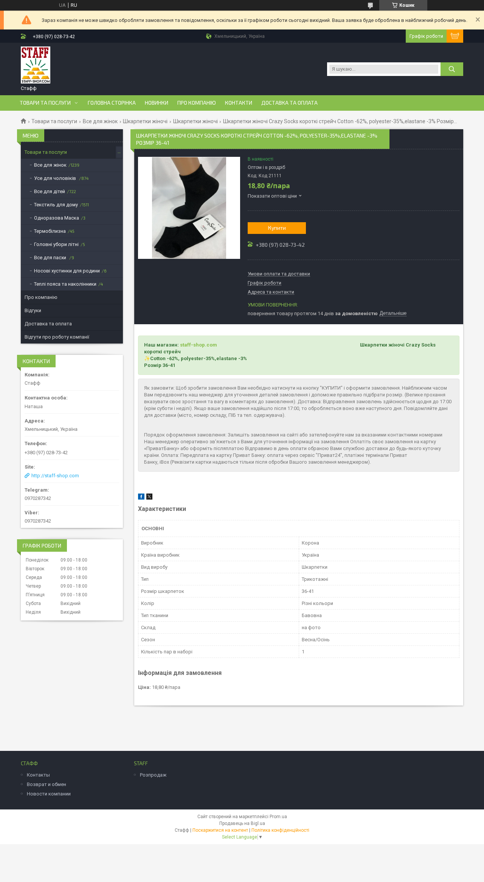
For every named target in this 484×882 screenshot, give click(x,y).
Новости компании (49, 794)
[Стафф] (35, 65)
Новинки (156, 102)
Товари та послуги (45, 102)
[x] (149, 498)
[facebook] (141, 498)
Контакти (238, 102)
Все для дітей (49, 191)
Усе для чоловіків (55, 178)
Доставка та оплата (289, 102)
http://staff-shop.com (55, 475)
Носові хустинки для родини (67, 271)
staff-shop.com (198, 345)
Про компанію (196, 102)
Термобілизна (50, 231)
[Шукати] (452, 69)
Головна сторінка (112, 102)
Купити (277, 227)
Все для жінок (100, 121)
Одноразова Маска (56, 218)
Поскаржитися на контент (220, 830)
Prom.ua (278, 816)
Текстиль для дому (56, 204)
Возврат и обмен (46, 784)
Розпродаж (153, 775)
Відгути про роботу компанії (57, 337)
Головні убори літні (56, 244)
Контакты (38, 775)
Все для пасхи (50, 257)
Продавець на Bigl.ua (242, 823)
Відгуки (33, 310)
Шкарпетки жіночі (145, 121)
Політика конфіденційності (280, 830)
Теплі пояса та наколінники (65, 284)
